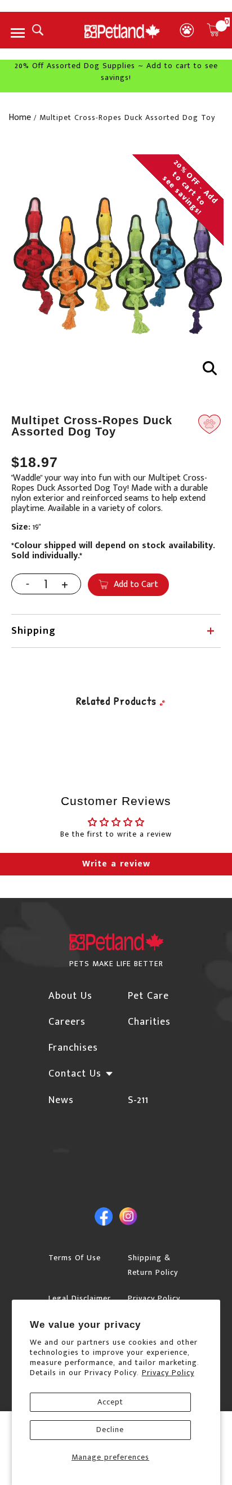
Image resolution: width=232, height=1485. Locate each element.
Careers (67, 1021)
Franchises (73, 1047)
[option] (116, 262)
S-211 (138, 1100)
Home (19, 117)
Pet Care (148, 996)
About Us (70, 996)
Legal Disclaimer (79, 1298)
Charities (149, 1021)
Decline (110, 1429)
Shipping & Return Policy (153, 1265)
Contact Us (74, 1073)
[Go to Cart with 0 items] (213, 30)
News (61, 1100)
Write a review (116, 864)
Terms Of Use (74, 1257)
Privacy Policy (168, 1372)
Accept (110, 1401)
